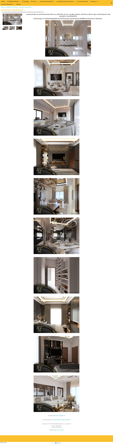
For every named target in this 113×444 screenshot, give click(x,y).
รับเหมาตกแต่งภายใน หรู (22, 12)
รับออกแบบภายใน (7, 12)
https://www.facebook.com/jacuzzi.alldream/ (61, 419)
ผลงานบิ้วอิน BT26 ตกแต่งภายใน (11, 7)
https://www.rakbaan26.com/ (59, 415)
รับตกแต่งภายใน (14, 12)
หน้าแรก (2, 7)
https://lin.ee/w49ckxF (59, 430)
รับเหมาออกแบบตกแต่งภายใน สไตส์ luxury (35, 12)
